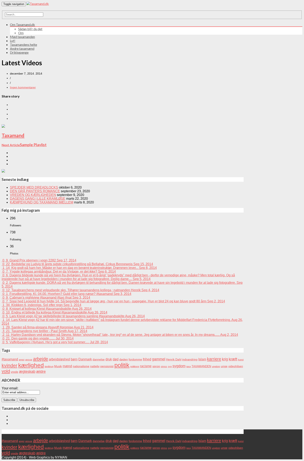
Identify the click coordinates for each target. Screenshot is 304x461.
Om (21, 33)
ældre (41, 371)
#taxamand (10, 359)
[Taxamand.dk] (37, 4)
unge (224, 366)
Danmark (85, 359)
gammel (158, 359)
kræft (233, 359)
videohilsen (235, 366)
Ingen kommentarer (23, 87)
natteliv (94, 366)
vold (6, 371)
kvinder (9, 365)
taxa (188, 366)
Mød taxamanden (22, 37)
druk (108, 359)
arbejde (40, 358)
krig (225, 359)
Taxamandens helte (23, 44)
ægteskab (27, 371)
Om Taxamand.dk (22, 24)
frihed (147, 359)
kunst (241, 359)
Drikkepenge (19, 52)
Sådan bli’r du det (30, 29)
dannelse (99, 359)
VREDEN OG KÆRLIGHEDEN (33, 195)
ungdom (216, 366)
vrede (14, 371)
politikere (134, 366)
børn (74, 359)
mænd (67, 366)
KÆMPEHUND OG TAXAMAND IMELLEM (41, 202)
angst (21, 359)
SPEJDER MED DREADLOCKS (34, 187)
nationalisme (81, 366)
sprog (156, 366)
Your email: (10, 388)
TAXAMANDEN (201, 366)
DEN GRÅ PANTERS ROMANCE (35, 191)
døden (123, 359)
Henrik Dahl (173, 359)
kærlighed (31, 365)
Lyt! (12, 41)
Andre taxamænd (22, 48)
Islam (202, 359)
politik (121, 365)
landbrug (49, 366)
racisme (146, 366)
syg (170, 366)
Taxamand (13, 135)
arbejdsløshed (59, 359)
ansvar (28, 359)
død (115, 359)
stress (164, 366)
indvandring (189, 359)
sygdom (179, 366)
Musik (58, 366)
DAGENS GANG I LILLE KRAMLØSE (37, 198)
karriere (214, 359)
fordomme (135, 359)
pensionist (107, 366)
